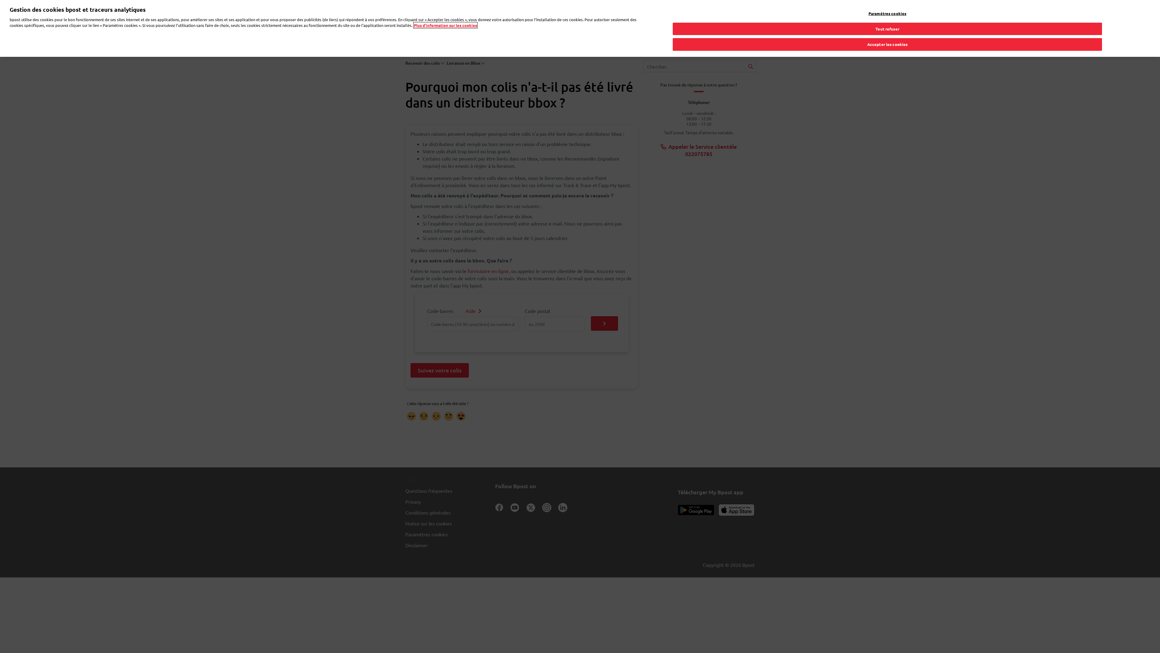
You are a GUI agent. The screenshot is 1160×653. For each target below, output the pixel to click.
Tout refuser (887, 28)
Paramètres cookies (887, 13)
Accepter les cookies (887, 44)
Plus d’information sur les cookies (445, 25)
